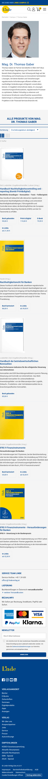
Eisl (1, 185)
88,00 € (8, 307)
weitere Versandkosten (13, 592)
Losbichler (8, 185)
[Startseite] (6, 9)
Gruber (2, 444)
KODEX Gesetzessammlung (13, 747)
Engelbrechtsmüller (20, 185)
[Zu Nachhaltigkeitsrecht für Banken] (12, 257)
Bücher (5, 693)
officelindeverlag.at (11, 580)
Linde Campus (20, 3)
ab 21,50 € (6, 229)
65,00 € (8, 473)
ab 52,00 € (24, 473)
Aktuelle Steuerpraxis (10, 750)
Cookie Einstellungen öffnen (12, 775)
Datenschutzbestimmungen (21, 646)
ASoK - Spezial (8, 759)
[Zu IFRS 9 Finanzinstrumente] (12, 422)
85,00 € (8, 395)
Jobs (4, 727)
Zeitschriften (7, 699)
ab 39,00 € (24, 307)
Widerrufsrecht (7, 772)
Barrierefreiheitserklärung (22, 770)
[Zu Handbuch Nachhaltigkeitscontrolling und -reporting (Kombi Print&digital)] (12, 164)
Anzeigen (5, 711)
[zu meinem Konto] (33, 10)
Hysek (2, 279)
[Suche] (29, 10)
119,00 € (25, 219)
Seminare (6, 702)
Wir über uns (7, 721)
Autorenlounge (8, 737)
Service (5, 730)
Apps (4, 708)
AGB (36, 770)
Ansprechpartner (8, 724)
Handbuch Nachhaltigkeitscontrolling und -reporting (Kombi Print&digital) (21, 190)
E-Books (5, 696)
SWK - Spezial (7, 756)
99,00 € (8, 219)
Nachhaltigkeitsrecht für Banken (16, 282)
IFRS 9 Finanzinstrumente (12, 447)
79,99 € (40, 219)
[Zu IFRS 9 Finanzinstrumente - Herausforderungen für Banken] (12, 501)
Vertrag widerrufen (33, 775)
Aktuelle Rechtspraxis (11, 753)
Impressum (6, 770)
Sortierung (4, 130)
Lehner (31, 185)
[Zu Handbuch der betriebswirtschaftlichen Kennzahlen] (12, 335)
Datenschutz (20, 772)
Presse (5, 734)
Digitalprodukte (8, 705)
